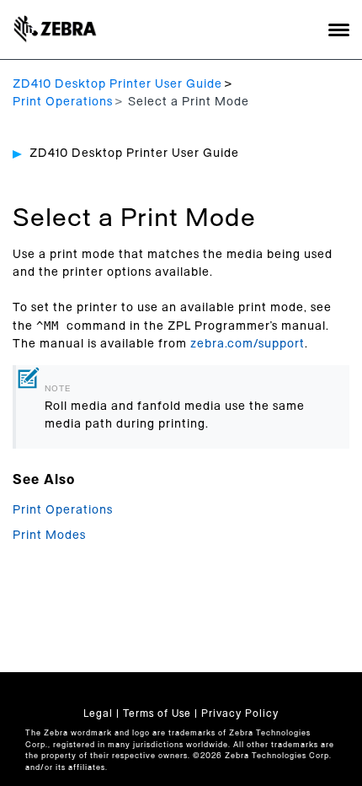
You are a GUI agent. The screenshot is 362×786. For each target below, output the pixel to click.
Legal (98, 713)
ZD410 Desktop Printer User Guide (117, 84)
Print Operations (63, 102)
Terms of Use (157, 713)
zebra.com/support (247, 344)
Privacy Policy (240, 713)
